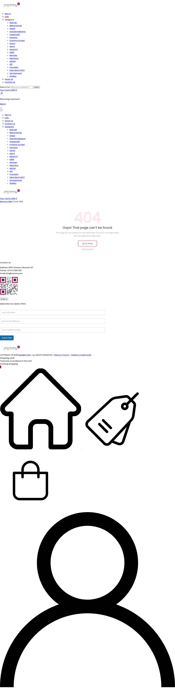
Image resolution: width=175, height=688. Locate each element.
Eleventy (14, 37)
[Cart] (30, 510)
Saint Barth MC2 (17, 70)
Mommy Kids (6, 201)
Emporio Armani (17, 40)
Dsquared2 (15, 34)
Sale (7, 16)
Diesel (12, 28)
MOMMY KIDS (24, 355)
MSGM (12, 61)
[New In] (41, 448)
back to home (87, 249)
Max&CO (14, 49)
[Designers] (112, 448)
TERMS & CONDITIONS (81, 355)
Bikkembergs (16, 25)
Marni (12, 46)
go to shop (87, 243)
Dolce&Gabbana (17, 31)
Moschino (14, 58)
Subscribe (7, 337)
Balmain (13, 22)
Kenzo (12, 43)
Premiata (14, 67)
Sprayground (16, 73)
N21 (11, 64)
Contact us (10, 82)
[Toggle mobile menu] (1, 107)
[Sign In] (1, 94)
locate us (4, 299)
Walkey (13, 76)
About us (9, 79)
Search (36, 87)
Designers (9, 126)
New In (8, 13)
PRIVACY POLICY (61, 355)
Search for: (5, 87)
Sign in (3, 104)
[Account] (87, 686)
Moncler (13, 55)
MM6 (12, 52)
